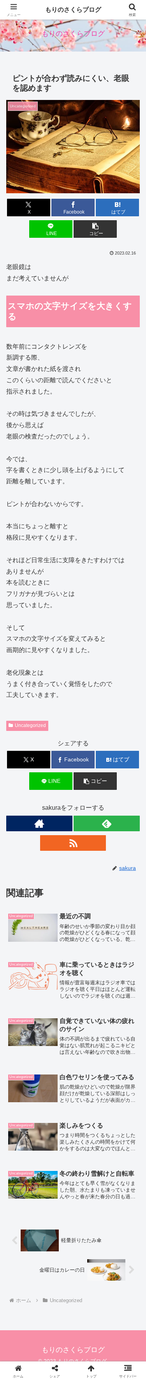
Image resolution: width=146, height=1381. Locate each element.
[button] (95, 229)
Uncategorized (30, 725)
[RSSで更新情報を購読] (73, 843)
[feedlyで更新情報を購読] (107, 823)
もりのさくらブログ (73, 9)
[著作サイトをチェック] (39, 823)
